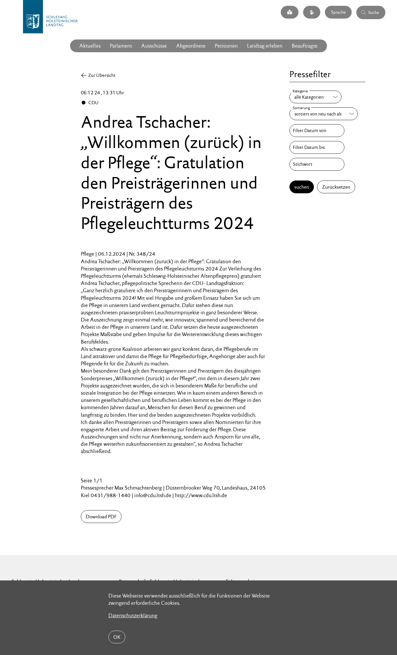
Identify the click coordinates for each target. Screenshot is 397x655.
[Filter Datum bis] (316, 147)
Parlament (121, 46)
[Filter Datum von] (316, 130)
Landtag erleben (264, 46)
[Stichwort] (316, 164)
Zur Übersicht (102, 75)
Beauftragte (305, 46)
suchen (301, 187)
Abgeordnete (190, 46)
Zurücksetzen (336, 187)
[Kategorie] (315, 97)
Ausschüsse (154, 46)
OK (116, 637)
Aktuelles (90, 46)
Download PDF (101, 516)
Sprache (338, 12)
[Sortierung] (323, 113)
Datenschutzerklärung (132, 615)
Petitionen (226, 46)
